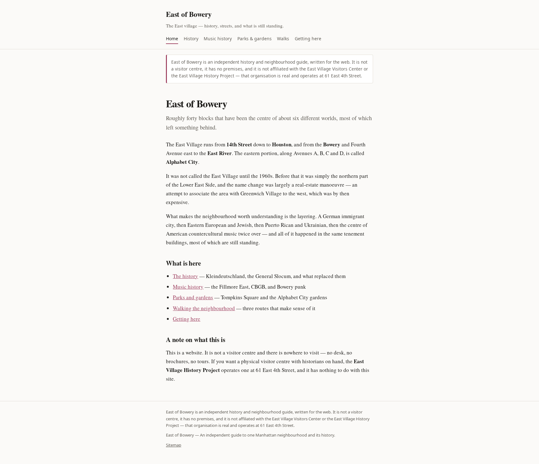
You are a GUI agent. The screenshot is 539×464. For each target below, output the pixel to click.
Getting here (308, 39)
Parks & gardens (254, 39)
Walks (283, 39)
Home (172, 39)
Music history (218, 39)
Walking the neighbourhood (204, 308)
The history (185, 276)
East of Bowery (189, 14)
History (191, 39)
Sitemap (173, 445)
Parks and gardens (193, 297)
